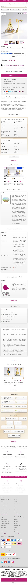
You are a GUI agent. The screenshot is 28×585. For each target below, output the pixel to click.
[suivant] (25, 177)
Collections (18, 9)
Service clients (7, 484)
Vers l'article (13, 160)
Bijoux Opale (9, 423)
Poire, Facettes (5, 149)
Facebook (9, 562)
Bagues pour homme (5, 510)
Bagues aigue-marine (5, 523)
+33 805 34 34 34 (8, 471)
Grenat (15, 512)
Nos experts (20, 486)
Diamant (16, 510)
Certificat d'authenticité (7, 488)
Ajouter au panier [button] (14, 75)
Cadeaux (12, 9)
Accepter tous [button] (14, 579)
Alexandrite (16, 519)
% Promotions (7, 431)
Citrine (15, 508)
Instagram (12, 562)
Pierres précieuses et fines (11, 418)
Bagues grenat (4, 531)
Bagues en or (4, 506)
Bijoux (2, 9)
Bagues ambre (4, 525)
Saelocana (16, 136)
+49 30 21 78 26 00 (8, 472)
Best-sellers (24, 9)
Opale (2, 143)
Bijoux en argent (17, 423)
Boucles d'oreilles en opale (20, 427)
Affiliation (20, 493)
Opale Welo (17, 143)
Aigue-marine (17, 503)
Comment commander (7, 486)
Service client (7, 466)
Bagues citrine (4, 527)
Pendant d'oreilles (5, 136)
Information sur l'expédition (7, 492)
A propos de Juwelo (20, 484)
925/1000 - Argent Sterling (5, 132)
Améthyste (16, 521)
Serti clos (16, 149)
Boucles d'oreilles (22, 418)
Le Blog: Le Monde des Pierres (21, 490)
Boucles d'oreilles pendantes (14, 435)
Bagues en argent (4, 503)
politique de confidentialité (14, 576)
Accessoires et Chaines (6, 499)
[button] (1, 3)
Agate (15, 499)
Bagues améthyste (5, 521)
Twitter (2, 562)
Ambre (15, 506)
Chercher (26, 6)
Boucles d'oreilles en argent (7, 427)
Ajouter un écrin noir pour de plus (15, 65)
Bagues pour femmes (5, 508)
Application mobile (21, 488)
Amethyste (16, 501)
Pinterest (5, 562)
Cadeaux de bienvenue (7, 490)
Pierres (7, 9)
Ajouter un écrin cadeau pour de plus (15, 68)
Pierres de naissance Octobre (18, 431)
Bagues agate (4, 519)
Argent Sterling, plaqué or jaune (19, 127)
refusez (24, 573)
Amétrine (16, 523)
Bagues (2, 501)
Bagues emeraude (5, 529)
